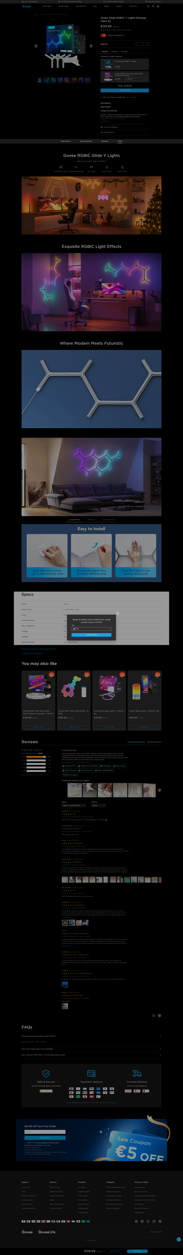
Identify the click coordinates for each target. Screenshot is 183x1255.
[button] (91, 629)
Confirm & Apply (91, 635)
